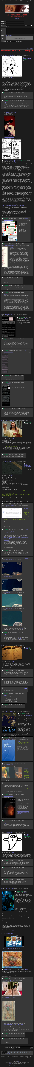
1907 (23, 688)
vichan (19, 1061)
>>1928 (5, 294)
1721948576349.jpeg (9, 420)
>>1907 (5, 695)
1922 (21, 277)
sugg (27, 0)
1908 (23, 693)
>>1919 (26, 529)
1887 (12, 162)
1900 (23, 737)
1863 (23, 1033)
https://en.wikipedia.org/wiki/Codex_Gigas (13, 1024)
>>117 (5, 378)
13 (28, 1052)
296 (23, 382)
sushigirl (2, 3)
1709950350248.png (9, 888)
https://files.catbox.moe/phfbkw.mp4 (12, 533)
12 (25, 1052)
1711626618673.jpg (9, 832)
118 (23, 375)
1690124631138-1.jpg (9, 997)
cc (23, 0)
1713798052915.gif (8, 764)
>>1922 (26, 243)
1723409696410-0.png (9, 559)
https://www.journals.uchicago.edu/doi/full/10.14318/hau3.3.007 (23, 812)
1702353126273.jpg (9, 645)
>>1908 (26, 688)
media (14, 0)
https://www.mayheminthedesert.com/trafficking (13, 205)
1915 (21, 503)
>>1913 (12, 531)
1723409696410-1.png (9, 576)
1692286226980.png (9, 55)
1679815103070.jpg (9, 461)
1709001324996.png (9, 245)
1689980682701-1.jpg (9, 948)
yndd (4, 0)
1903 (23, 783)
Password (17, 1047)
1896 (23, 879)
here (13, 216)
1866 (9, 77)
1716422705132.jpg (8, 796)
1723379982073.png (9, 505)
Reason (12, 1048)
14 (30, 1052)
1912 (9, 438)
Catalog (8, 1053)
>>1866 (5, 102)
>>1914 (26, 508)
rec (1, 1)
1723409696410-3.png (9, 608)
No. (7, 77)
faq (9, 1)
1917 (23, 529)
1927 (23, 408)
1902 (23, 763)
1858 (23, 969)
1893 (9, 852)
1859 (23, 978)
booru (29, 1)
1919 (23, 558)
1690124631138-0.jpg (9, 980)
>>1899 (18, 741)
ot (22, 0)
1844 (9, 475)
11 (23, 1052)
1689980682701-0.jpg (11, 933)
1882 (23, 1038)
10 (21, 1052)
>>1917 (22, 628)
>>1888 (11, 247)
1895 (23, 867)
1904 (23, 794)
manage (19, 1)
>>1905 (24, 716)
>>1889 (26, 218)
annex (15, 1)
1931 (23, 292)
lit (12, 0)
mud (24, 1)
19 (23, 318)
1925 (23, 454)
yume (8, 0)
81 (23, 339)
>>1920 (26, 558)
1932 (23, 100)
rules (7, 1)
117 (22, 350)
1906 (23, 679)
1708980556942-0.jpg (11, 112)
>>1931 (26, 285)
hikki (31, 0)
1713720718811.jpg (8, 739)
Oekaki (10, 35)
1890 (23, 670)
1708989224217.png (9, 220)
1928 (23, 285)
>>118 (25, 350)
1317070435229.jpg (9, 314)
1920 (21, 632)
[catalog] (17, 18)
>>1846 (19, 638)
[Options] (31, 3)
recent (12, 1)
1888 (23, 218)
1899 (25, 715)
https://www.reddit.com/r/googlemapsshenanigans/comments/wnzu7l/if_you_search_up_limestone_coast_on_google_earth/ (16, 539)
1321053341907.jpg (8, 352)
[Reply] (12, 77)
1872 (9, 661)
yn (1, 0)
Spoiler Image (9, 26)
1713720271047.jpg (9, 711)
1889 (23, 243)
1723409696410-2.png (9, 592)
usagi (26, 1)
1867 (23, 92)
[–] (1, 55)
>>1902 (21, 716)
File (7, 35)
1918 (23, 550)
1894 (23, 860)
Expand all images (30, 48)
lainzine (6, 3)
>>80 (5, 341)
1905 (23, 821)
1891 (22, 892)
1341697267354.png (9, 384)
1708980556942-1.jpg (9, 137)
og (17, 0)
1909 (23, 704)
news (4, 1)
